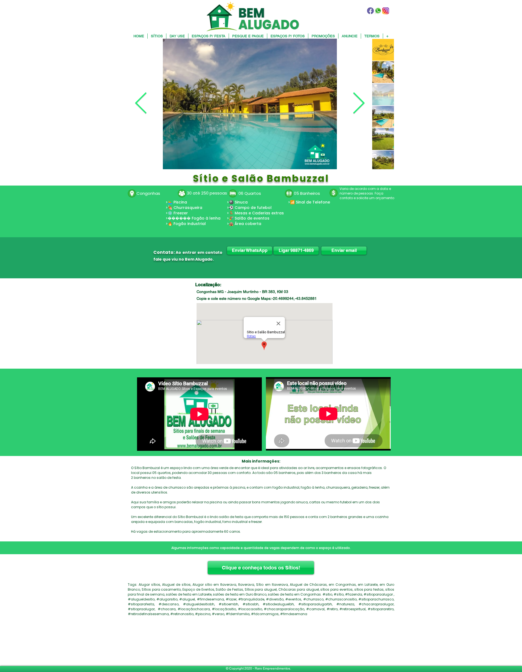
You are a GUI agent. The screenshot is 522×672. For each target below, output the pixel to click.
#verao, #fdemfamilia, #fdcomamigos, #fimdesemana (259, 614)
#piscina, (203, 614)
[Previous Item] (141, 104)
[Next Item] (358, 104)
